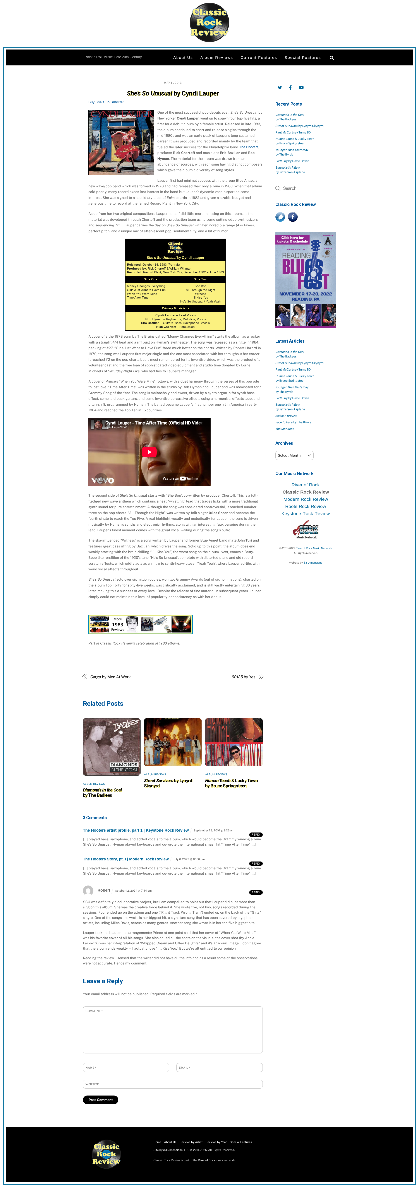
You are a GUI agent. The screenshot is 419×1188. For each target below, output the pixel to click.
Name (91, 1067)
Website (92, 1084)
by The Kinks (293, 422)
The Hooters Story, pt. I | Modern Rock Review (126, 859)
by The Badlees (102, 792)
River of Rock (306, 484)
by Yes (243, 677)
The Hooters (248, 147)
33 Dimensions (313, 562)
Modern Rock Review (305, 499)
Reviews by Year (216, 1142)
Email (184, 1067)
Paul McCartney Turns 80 (293, 132)
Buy (106, 102)
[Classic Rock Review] (106, 1167)
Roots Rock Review (305, 506)
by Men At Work (110, 677)
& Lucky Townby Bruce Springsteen (231, 783)
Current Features (258, 57)
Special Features (303, 57)
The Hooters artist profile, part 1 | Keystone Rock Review (136, 830)
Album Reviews (216, 57)
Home (157, 1142)
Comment (94, 1011)
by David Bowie (292, 161)
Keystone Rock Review (306, 513)
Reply (256, 834)
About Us (183, 57)
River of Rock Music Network (314, 548)
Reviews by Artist (191, 1142)
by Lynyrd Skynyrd (299, 126)
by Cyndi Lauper (173, 93)
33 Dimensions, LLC (176, 1150)
